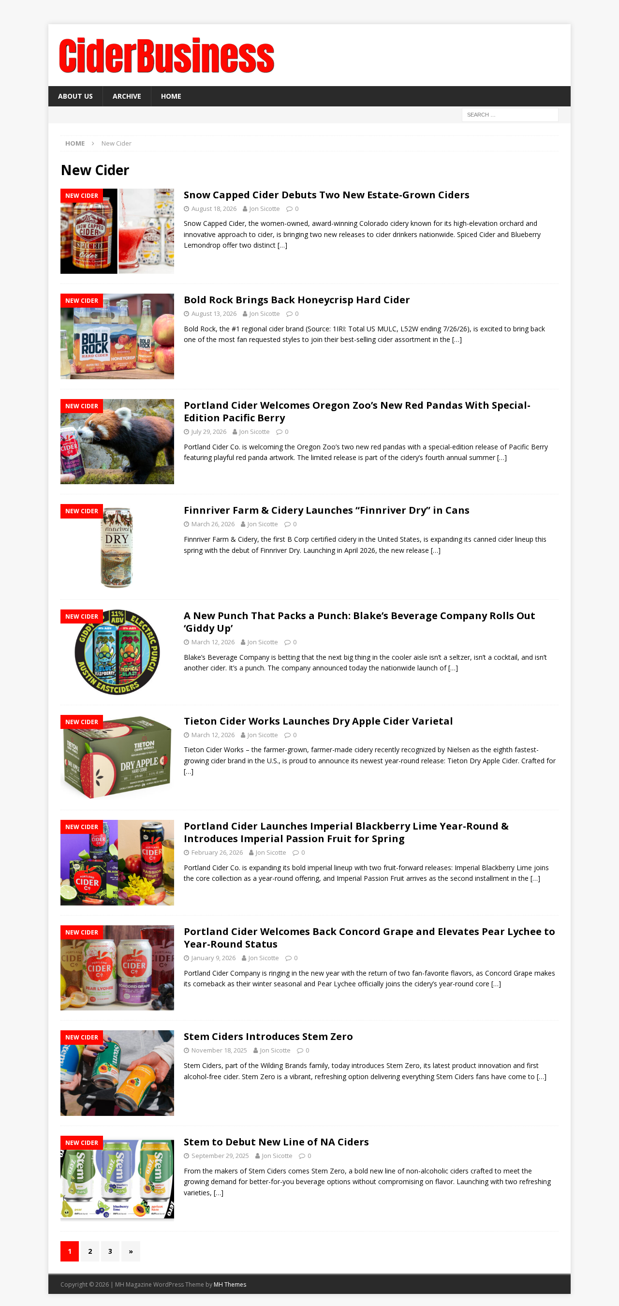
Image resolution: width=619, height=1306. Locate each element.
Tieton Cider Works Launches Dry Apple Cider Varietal (318, 720)
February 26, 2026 (217, 852)
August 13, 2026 (214, 313)
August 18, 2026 (214, 208)
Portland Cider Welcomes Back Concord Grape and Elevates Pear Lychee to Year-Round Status (369, 937)
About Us (75, 96)
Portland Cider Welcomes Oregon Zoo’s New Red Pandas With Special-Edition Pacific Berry (357, 411)
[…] (282, 245)
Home (171, 96)
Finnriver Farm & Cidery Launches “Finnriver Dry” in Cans (327, 510)
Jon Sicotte (265, 208)
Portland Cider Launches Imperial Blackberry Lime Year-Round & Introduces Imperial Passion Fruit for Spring (346, 832)
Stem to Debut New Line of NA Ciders (276, 1141)
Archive (127, 96)
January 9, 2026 (214, 957)
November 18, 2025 (219, 1050)
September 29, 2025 (220, 1155)
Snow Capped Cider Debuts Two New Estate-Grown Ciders (327, 194)
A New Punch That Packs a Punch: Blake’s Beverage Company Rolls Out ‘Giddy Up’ (359, 622)
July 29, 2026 (209, 431)
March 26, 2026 (213, 523)
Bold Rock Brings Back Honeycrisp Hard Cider (297, 299)
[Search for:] (510, 114)
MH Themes (230, 1284)
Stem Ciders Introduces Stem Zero (268, 1036)
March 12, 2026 (213, 642)
